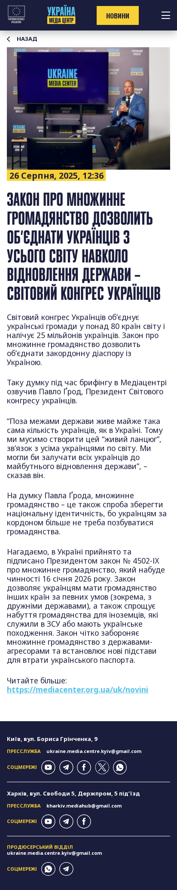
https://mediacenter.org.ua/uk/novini (77, 689)
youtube (48, 767)
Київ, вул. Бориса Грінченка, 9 (52, 739)
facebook (84, 767)
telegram (66, 767)
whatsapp (120, 767)
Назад (27, 39)
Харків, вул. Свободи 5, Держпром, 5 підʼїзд (73, 793)
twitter (102, 767)
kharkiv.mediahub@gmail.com (84, 805)
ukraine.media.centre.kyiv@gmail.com (93, 751)
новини (117, 15)
